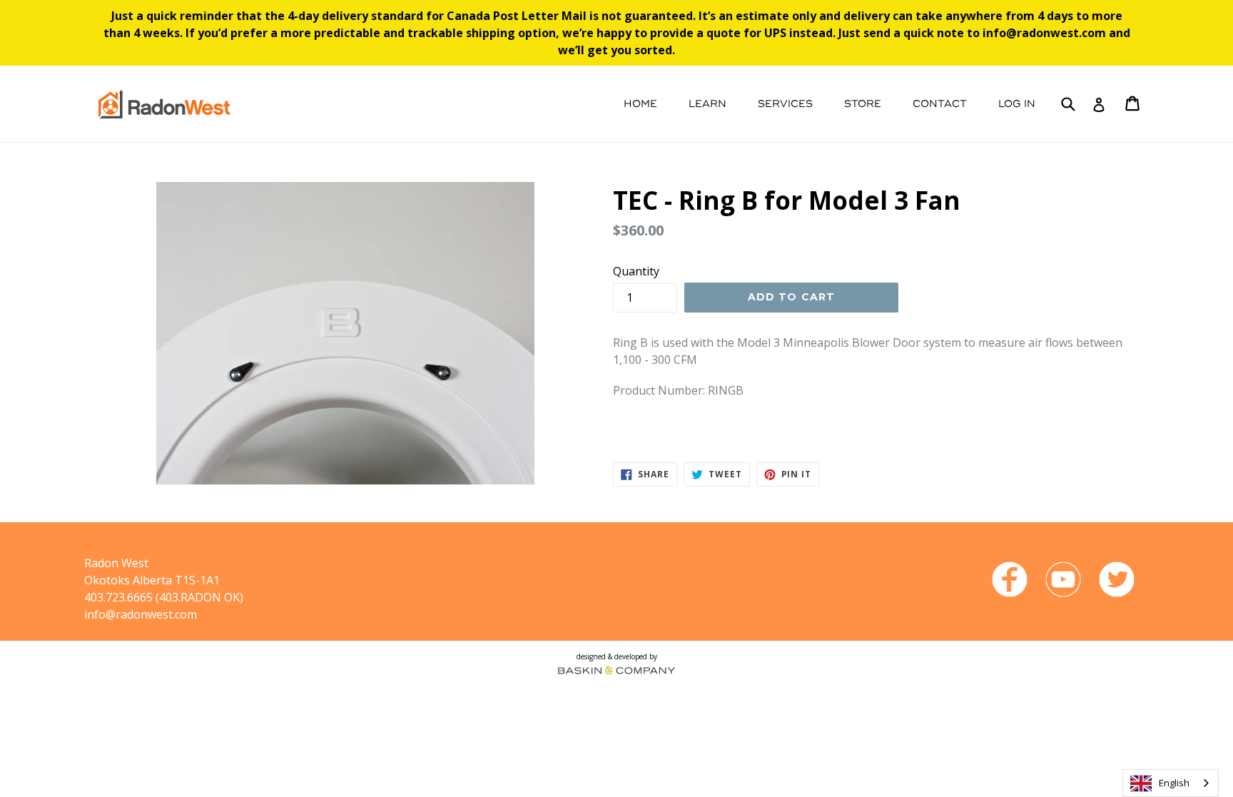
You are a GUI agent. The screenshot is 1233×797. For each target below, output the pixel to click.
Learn (707, 104)
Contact (940, 104)
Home (640, 104)
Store (862, 104)
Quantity (636, 271)
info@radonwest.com (140, 614)
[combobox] (1170, 783)
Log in (1016, 104)
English (1174, 782)
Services (785, 104)
